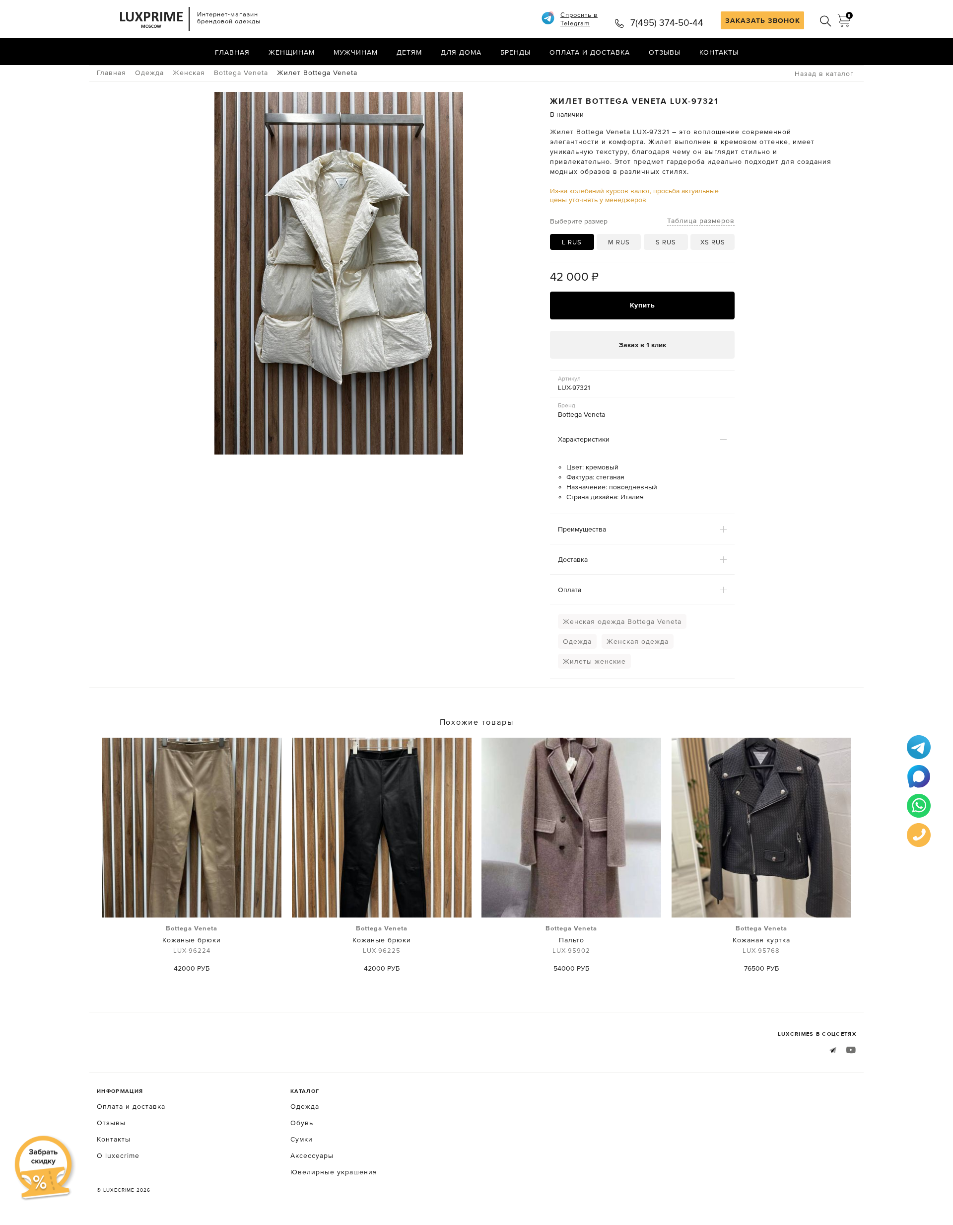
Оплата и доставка (589, 52)
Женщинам (292, 52)
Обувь (301, 1123)
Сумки (301, 1139)
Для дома (461, 52)
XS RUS (712, 242)
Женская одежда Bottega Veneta (622, 621)
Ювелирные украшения (333, 1172)
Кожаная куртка (761, 939)
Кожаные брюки (191, 939)
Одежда (577, 641)
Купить (642, 305)
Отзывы (665, 52)
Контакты (719, 52)
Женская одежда (638, 641)
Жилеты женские (594, 661)
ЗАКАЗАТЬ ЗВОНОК (762, 20)
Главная (232, 52)
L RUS (572, 242)
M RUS (619, 242)
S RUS (666, 242)
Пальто (571, 939)
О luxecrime (118, 1155)
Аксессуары (312, 1155)
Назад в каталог (824, 73)
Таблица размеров (701, 221)
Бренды (515, 52)
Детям (409, 52)
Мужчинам (356, 52)
